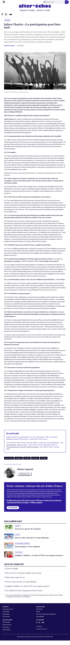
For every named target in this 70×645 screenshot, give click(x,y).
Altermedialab (40, 616)
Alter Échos (39, 609)
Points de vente (7, 624)
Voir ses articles (24, 474)
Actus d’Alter (6, 616)
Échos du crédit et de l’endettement (46, 614)
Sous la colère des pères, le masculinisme (32, 538)
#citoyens (35, 458)
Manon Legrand (9, 45)
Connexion (39, 626)
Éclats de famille (12, 568)
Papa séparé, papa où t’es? (15, 577)
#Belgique (19, 458)
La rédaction (6, 611)
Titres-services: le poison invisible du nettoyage (23, 573)
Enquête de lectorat (41, 629)
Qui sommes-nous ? (8, 609)
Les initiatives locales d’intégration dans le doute (24, 590)
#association (9, 458)
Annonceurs (6, 627)
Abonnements (6, 622)
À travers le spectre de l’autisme (28, 529)
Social (7, 20)
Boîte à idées (6, 614)
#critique (43, 458)
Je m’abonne (13, 507)
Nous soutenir (6, 629)
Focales (38, 611)
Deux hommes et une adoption (27, 547)
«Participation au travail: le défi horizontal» (22, 447)
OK (66, 2)
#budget (26, 458)
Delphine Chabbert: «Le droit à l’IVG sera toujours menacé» (39, 555)
